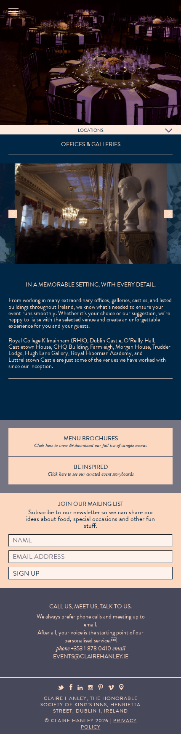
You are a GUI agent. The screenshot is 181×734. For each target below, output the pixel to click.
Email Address (39, 556)
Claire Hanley (80, 63)
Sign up (26, 573)
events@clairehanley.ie (90, 656)
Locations (91, 130)
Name (22, 540)
